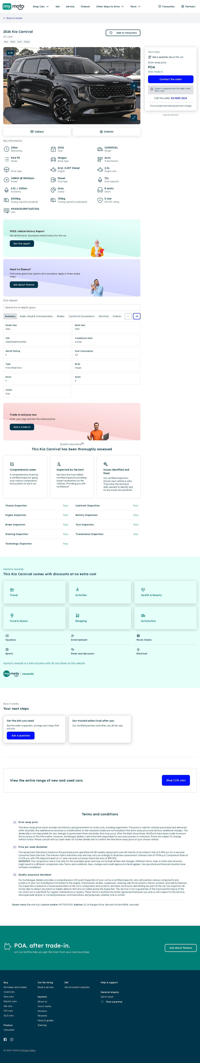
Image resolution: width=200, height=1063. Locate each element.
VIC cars (8, 1010)
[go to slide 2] (70, 120)
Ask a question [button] (21, 735)
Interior (108, 131)
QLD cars (9, 1015)
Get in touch (107, 996)
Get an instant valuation (77, 987)
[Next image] (134, 85)
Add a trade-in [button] (21, 427)
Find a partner (114, 1001)
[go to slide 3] (73, 120)
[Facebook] (5, 1039)
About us (42, 1001)
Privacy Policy (28, 1050)
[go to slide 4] (75, 120)
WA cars (8, 1006)
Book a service (46, 987)
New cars (9, 996)
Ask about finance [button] (23, 284)
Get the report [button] (21, 243)
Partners (42, 1011)
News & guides (45, 1020)
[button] (123, 33)
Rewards (42, 1015)
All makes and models (15, 987)
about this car (167, 57)
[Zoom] (134, 117)
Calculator (9, 1029)
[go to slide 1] (68, 120)
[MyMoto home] (13, 6)
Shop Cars (39, 6)
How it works (44, 1006)
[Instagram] (11, 1039)
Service (70, 6)
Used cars (9, 991)
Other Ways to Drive (108, 6)
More (133, 6)
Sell (58, 6)
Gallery (39, 131)
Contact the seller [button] (171, 79)
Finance (85, 6)
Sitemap (42, 1025)
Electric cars (10, 1001)
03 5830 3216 (179, 98)
